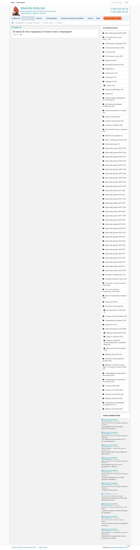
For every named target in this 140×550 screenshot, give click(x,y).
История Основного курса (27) (116, 279)
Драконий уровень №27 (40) (115, 258)
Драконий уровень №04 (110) (115, 161)
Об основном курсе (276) (114, 56)
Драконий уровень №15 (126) (115, 207)
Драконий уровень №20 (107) (115, 228)
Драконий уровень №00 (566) (115, 33)
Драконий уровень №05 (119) (115, 165)
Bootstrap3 (123, 547)
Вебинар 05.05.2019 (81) (114, 398)
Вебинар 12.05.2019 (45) (113, 409)
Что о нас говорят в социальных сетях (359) (111, 290)
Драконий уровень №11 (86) (115, 190)
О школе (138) (110, 52)
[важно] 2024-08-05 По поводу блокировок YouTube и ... (114, 423)
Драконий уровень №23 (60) (115, 241)
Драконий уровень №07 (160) (115, 173)
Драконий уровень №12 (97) (115, 194)
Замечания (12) (110, 77)
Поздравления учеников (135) (115, 320)
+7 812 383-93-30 (119, 12)
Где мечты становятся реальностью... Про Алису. (114, 508)
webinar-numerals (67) (112, 117)
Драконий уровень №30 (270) (115, 270)
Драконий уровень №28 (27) (115, 262)
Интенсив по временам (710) (115, 275)
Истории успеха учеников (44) (116, 316)
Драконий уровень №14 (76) (115, 203)
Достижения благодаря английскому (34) (112, 105)
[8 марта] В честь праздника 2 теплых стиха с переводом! (42, 31)
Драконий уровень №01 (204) (115, 148)
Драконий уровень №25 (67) (115, 249)
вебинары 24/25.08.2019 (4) (116, 333)
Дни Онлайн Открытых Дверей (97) (114, 130)
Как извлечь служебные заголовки (112, 496)
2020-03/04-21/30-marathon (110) (115, 349)
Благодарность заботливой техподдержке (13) (113, 404)
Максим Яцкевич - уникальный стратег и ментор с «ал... (113, 449)
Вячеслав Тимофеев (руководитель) (109, 420)
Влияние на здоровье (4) (114, 135)
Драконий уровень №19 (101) (115, 224)
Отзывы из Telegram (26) (114, 125)
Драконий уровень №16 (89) (115, 211)
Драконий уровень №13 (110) (115, 199)
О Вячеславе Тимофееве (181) (115, 43)
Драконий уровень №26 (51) (115, 253)
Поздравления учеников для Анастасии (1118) (113, 380)
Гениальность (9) (111, 73)
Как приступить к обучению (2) (115, 311)
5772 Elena (107, 494)
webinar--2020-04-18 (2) (114, 336)
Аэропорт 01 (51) (111, 324)
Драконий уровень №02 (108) (115, 152)
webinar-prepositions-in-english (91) (114, 111)
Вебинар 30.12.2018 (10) (113, 354)
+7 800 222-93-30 (119, 9)
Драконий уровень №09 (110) (115, 182)
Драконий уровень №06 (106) (115, 169)
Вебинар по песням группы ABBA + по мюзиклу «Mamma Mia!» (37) (114, 367)
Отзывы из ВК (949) (112, 386)
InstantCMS (116, 547)
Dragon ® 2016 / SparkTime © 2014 (24, 547)
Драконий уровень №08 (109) (115, 178)
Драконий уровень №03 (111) (115, 157)
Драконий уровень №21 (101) (115, 232)
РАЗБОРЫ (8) (109, 69)
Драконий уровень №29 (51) (115, 266)
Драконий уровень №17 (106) (115, 216)
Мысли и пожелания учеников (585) (114, 297)
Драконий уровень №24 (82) (115, 245)
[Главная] (12, 23)
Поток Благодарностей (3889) (115, 329)
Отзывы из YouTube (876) (114, 390)
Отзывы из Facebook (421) (114, 394)
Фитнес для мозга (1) (112, 144)
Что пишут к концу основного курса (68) (114, 284)
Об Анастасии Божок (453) (114, 48)
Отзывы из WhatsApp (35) (114, 89)
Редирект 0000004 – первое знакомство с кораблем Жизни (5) (115, 342)
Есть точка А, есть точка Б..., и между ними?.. (112, 520)
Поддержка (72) (111, 81)
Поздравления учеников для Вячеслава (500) (113, 374)
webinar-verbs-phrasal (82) (114, 121)
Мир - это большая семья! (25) (116, 140)
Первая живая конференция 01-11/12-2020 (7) (113, 99)
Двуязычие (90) (110, 60)
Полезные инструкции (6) (114, 306)
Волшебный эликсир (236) (114, 64)
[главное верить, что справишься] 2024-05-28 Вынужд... (114, 533)
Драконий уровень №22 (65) (115, 237)
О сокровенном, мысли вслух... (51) (112, 38)
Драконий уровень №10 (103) (115, 186)
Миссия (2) (109, 94)
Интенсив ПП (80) (111, 302)
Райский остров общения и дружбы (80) (113, 360)
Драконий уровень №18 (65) (115, 220)
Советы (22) (110, 85)
